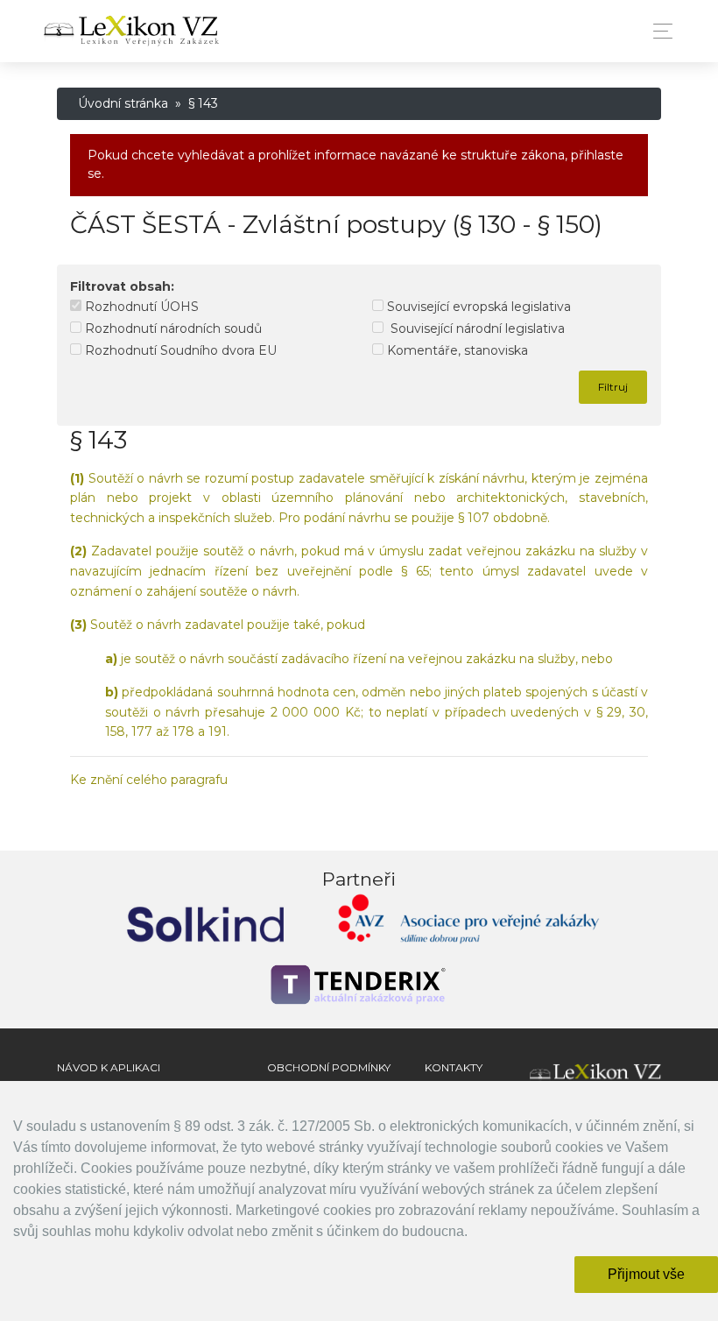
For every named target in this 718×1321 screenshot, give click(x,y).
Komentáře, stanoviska (456, 350)
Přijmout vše (646, 1274)
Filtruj (613, 386)
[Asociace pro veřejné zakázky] (468, 923)
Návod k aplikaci (108, 1067)
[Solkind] (205, 923)
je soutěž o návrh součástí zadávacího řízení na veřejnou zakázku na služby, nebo (359, 659)
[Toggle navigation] (658, 31)
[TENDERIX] (359, 984)
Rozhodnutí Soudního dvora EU (179, 350)
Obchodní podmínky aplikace (329, 1076)
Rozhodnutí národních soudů (171, 328)
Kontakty (453, 1067)
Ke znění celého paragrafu (149, 780)
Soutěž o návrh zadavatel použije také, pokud (217, 624)
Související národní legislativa (474, 328)
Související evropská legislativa (477, 306)
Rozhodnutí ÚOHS (140, 306)
